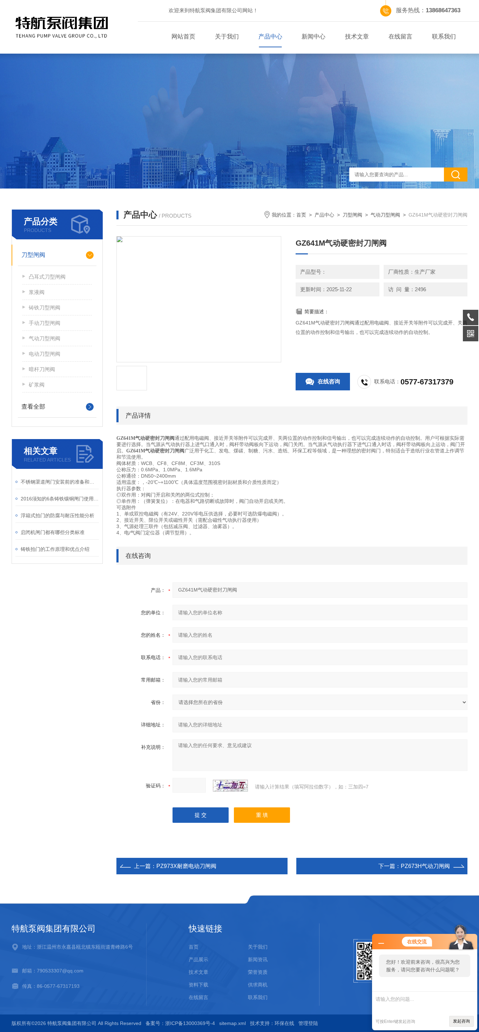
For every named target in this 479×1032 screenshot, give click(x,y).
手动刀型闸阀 (44, 323)
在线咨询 (329, 381)
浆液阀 (37, 292)
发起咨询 (461, 1021)
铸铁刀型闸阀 (44, 307)
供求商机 (258, 984)
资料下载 (198, 984)
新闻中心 (313, 36)
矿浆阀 (37, 385)
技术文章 (357, 36)
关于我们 (227, 36)
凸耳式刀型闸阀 (47, 277)
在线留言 (400, 36)
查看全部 (33, 406)
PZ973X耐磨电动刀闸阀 (186, 866)
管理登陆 (308, 1023)
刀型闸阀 (33, 255)
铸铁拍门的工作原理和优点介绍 (55, 549)
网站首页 (183, 36)
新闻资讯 (258, 959)
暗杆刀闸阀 (42, 369)
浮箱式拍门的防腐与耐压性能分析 (57, 515)
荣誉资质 (258, 972)
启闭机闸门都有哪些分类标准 (53, 532)
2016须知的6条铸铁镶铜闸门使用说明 (60, 498)
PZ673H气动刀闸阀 (425, 866)
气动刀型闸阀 (44, 338)
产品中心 (270, 36)
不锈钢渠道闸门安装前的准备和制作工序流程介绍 (60, 482)
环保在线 (284, 1023)
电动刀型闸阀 (44, 354)
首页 (301, 215)
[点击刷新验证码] (230, 786)
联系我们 (444, 36)
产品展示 (198, 959)
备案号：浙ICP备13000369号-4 (180, 1023)
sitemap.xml (232, 1023)
